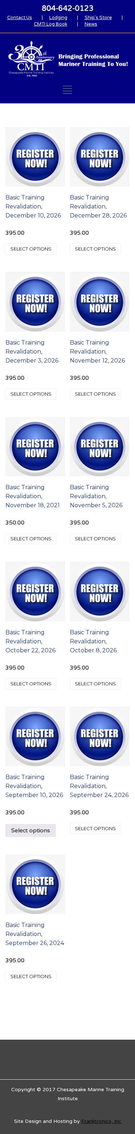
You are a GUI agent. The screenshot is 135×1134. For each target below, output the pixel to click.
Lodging (58, 18)
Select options (30, 249)
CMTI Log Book (50, 24)
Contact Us (19, 18)
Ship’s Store (98, 18)
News (91, 24)
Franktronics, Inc (101, 1121)
